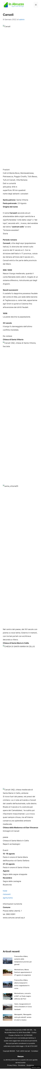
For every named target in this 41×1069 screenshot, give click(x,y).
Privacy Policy (12, 1065)
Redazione (30, 1065)
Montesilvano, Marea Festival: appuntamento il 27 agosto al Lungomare (23, 972)
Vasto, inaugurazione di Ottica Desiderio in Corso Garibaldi (23, 1006)
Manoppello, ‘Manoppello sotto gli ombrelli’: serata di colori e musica (22, 1017)
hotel (5, 891)
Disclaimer (21, 1065)
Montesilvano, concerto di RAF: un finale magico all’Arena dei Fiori (22, 996)
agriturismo (8, 898)
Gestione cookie (36, 1067)
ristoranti (7, 894)
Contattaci (34, 1051)
